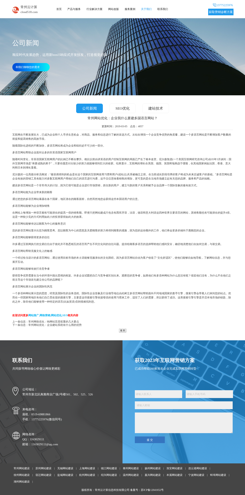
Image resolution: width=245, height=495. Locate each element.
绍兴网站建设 (109, 475)
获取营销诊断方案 (221, 12)
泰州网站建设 (131, 468)
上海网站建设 (87, 468)
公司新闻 (89, 108)
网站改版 (113, 9)
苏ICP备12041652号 (152, 490)
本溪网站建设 (174, 475)
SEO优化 (123, 108)
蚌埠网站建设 (218, 475)
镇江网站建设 (109, 468)
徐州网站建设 (22, 475)
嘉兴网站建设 (153, 475)
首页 (59, 9)
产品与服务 (74, 9)
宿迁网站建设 (44, 475)
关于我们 (146, 9)
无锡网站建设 (65, 468)
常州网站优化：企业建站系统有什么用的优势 (55, 325)
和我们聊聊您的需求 (28, 67)
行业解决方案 (94, 9)
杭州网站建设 (87, 475)
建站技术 (155, 108)
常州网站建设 (22, 468)
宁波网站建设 (196, 475)
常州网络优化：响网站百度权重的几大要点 (53, 321)
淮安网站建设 (174, 468)
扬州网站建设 (153, 468)
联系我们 (162, 9)
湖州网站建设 (22, 481)
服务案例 (130, 9)
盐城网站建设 (65, 475)
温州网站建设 (131, 475)
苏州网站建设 (44, 468)
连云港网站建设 (197, 468)
